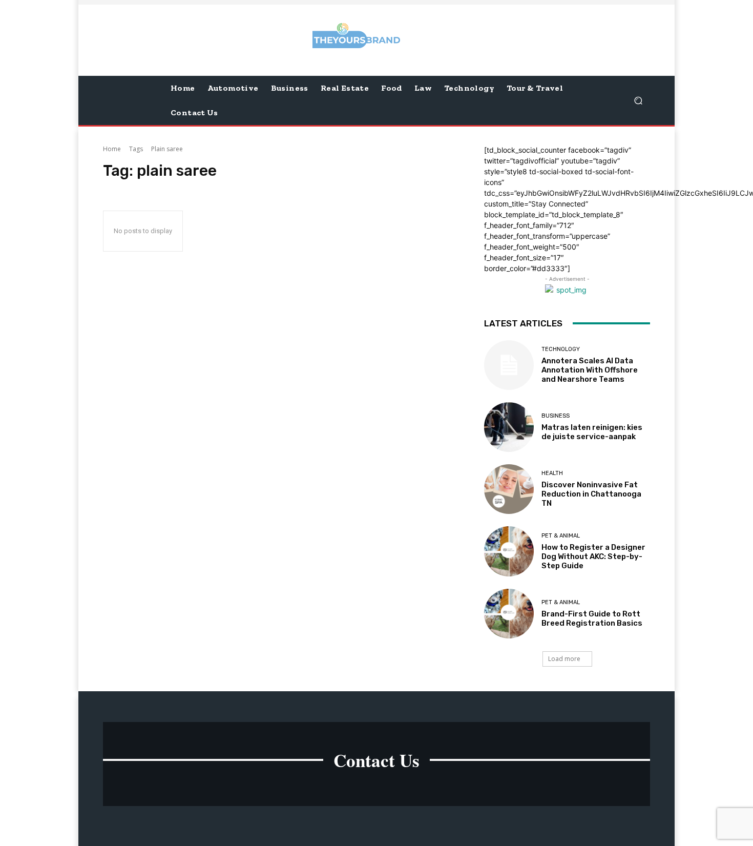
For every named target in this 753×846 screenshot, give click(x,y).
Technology (560, 349)
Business (555, 416)
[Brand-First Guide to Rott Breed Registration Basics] (509, 613)
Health (552, 473)
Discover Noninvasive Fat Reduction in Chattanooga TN (591, 494)
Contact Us (376, 760)
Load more (564, 658)
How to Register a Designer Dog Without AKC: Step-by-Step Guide (593, 556)
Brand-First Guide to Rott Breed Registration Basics (591, 618)
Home (112, 149)
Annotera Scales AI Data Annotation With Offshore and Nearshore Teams (589, 370)
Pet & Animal (560, 536)
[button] (638, 100)
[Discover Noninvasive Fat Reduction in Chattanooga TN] (509, 489)
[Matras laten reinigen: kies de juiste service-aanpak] (509, 427)
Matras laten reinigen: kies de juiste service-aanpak (591, 432)
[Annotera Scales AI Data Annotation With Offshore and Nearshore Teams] (509, 365)
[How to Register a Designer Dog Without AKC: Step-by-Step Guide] (509, 551)
